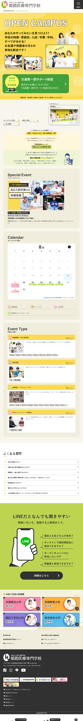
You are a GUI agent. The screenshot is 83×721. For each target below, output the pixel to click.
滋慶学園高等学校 (9, 705)
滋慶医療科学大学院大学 (11, 693)
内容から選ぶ (26, 120)
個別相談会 (47, 297)
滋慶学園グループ (9, 702)
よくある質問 (7, 124)
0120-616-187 (11, 665)
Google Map (33, 663)
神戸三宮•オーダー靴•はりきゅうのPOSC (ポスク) (18, 689)
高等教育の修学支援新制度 (51, 635)
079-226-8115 (21, 665)
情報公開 (7, 635)
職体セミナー (8, 696)
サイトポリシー (9, 643)
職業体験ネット (9, 699)
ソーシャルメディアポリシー (51, 643)
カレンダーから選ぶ (9, 120)
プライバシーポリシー (49, 639)
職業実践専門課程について (13, 639)
